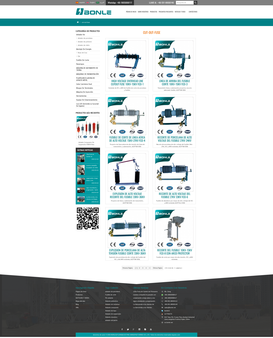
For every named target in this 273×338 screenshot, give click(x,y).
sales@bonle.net (170, 307)
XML (77, 307)
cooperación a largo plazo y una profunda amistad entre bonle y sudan (144, 298)
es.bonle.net (168, 322)
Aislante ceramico (111, 317)
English (92, 2)
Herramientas (81, 96)
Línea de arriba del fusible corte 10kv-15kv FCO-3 (174, 82)
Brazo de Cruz (82, 53)
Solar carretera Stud (84, 84)
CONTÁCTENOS (193, 12)
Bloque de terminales (84, 88)
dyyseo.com (176, 335)
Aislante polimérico (111, 301)
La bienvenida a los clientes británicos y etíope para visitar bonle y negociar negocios (145, 308)
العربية (102, 2)
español (82, 2)
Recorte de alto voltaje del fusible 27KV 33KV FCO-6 (174, 195)
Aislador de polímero (85, 42)
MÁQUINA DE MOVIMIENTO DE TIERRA (87, 69)
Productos (153, 12)
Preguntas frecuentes (166, 12)
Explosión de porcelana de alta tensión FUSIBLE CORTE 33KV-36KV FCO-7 (127, 252)
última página (157, 268)
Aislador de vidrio (84, 45)
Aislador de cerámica (112, 304)
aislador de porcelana (112, 291)
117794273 (168, 314)
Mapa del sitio (80, 301)
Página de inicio (131, 12)
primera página (128, 268)
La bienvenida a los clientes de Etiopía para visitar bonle (143, 304)
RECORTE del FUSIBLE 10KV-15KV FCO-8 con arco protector (174, 252)
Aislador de (80, 35)
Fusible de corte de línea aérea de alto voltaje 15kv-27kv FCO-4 (127, 139)
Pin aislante (109, 298)
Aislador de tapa (110, 311)
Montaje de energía (83, 49)
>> (149, 268)
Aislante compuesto (111, 307)
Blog (77, 304)
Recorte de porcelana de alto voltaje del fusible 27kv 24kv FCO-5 (175, 139)
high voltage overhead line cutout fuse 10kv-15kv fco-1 (127, 82)
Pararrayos (80, 64)
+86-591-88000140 (166, 2)
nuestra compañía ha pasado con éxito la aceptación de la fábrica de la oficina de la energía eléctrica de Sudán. (145, 295)
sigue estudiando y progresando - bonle (144, 301)
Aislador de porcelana (85, 38)
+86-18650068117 (124, 2)
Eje (79, 56)
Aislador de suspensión (113, 314)
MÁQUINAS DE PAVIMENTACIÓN (87, 74)
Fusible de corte (82, 60)
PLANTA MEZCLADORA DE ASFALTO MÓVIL (85, 79)
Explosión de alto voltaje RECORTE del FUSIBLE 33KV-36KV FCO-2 (127, 195)
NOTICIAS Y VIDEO (180, 12)
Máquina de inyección (84, 92)
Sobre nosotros (143, 12)
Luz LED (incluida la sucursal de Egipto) (87, 105)
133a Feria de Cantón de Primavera (145, 291)
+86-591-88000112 (170, 301)
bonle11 (167, 311)
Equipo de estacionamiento (86, 100)
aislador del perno (111, 320)
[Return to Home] (78, 22)
